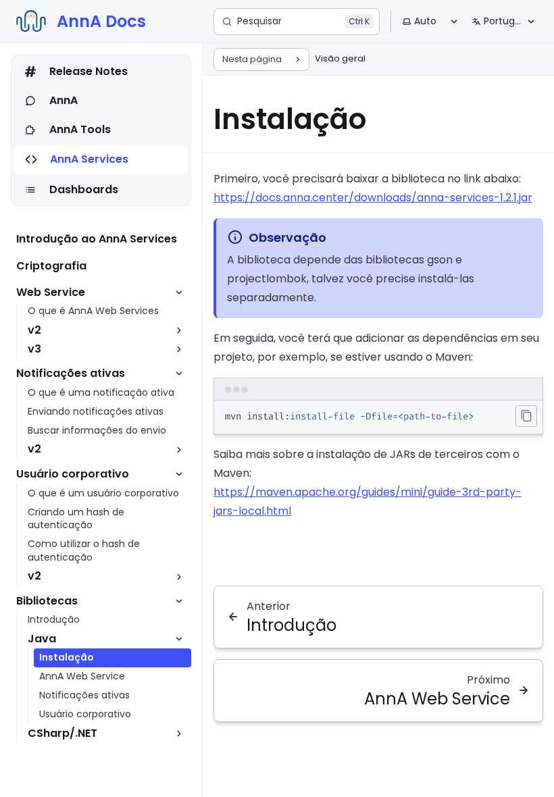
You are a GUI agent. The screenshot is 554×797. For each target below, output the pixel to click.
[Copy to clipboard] (526, 416)
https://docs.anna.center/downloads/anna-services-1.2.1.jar (372, 197)
